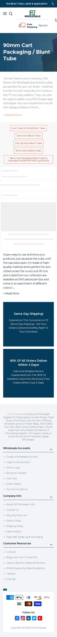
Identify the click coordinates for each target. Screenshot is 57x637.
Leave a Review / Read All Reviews (25, 562)
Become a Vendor (16, 473)
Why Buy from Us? (16, 515)
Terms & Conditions (17, 489)
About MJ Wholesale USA (20, 504)
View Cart (11, 478)
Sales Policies (13, 531)
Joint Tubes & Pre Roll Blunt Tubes (28, 128)
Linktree (11, 573)
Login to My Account (18, 462)
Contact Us (12, 509)
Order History (13, 483)
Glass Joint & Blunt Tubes (28, 135)
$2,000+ (43, 25)
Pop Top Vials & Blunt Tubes (28, 143)
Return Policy (13, 520)
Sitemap (11, 579)
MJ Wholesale (15, 414)
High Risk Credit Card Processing (24, 537)
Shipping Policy (14, 526)
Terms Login (13, 467)
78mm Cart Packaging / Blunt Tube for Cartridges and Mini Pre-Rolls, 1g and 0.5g (28, 159)
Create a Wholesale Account (22, 456)
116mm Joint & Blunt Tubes (28, 150)
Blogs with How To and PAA (21, 557)
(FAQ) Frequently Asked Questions (25, 568)
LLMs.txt (11, 552)
